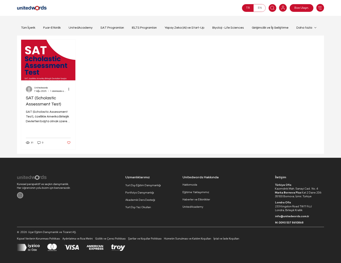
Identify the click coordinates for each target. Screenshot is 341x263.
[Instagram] (20, 195)
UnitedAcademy (81, 27)
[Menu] (320, 8)
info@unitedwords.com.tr (292, 216)
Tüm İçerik (28, 27)
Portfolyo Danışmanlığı (139, 192)
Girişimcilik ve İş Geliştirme (270, 27)
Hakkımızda (190, 184)
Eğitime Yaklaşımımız (196, 192)
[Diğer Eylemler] (70, 89)
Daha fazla (304, 27)
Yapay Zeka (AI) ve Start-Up (184, 27)
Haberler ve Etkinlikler (196, 199)
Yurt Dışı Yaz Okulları (138, 207)
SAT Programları (112, 27)
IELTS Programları (144, 27)
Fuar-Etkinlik (52, 27)
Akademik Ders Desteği (140, 199)
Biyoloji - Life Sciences (228, 27)
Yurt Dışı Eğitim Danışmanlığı (143, 185)
